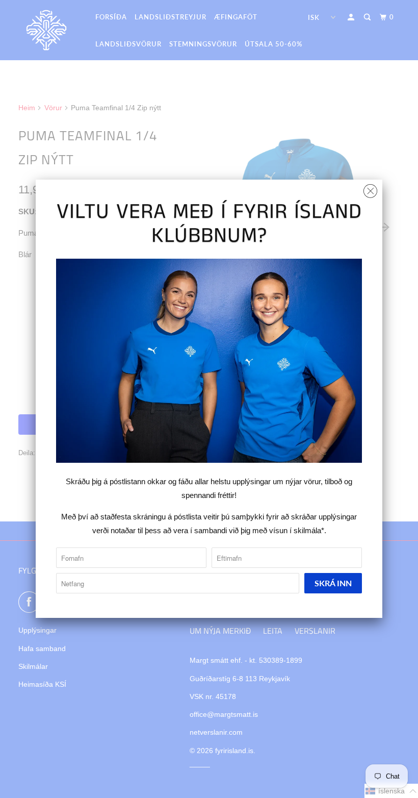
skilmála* (309, 530)
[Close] (370, 188)
